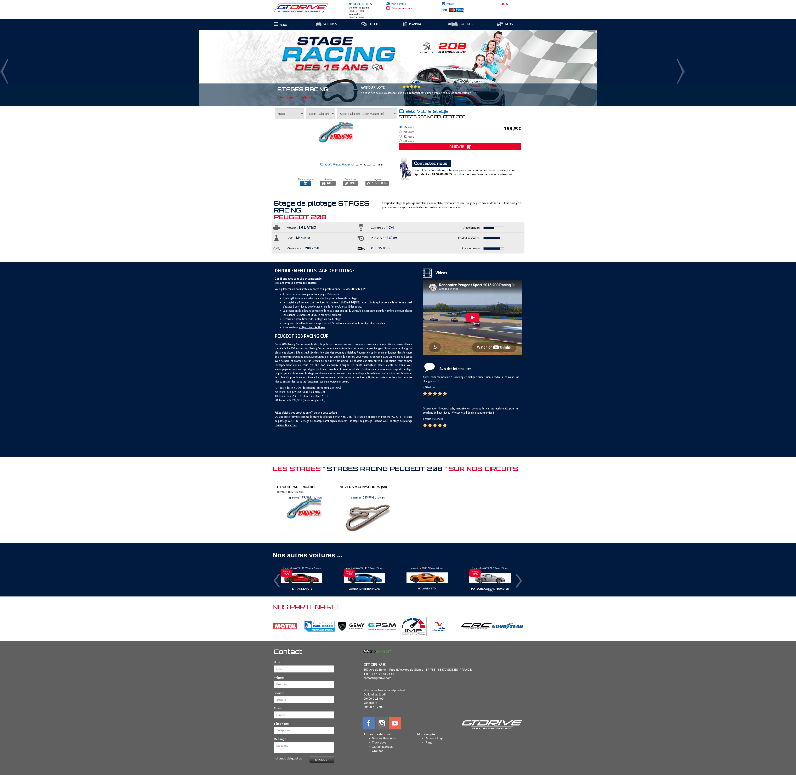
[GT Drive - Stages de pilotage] (304, 8)
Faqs (429, 742)
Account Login (435, 738)
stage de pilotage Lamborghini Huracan (325, 421)
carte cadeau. (330, 412)
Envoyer (322, 759)
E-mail (278, 708)
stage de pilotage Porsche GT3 (370, 421)
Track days (379, 742)
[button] (59, 66)
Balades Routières (384, 738)
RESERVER (458, 146)
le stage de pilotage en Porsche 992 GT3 (377, 417)
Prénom (279, 677)
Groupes (377, 750)
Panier (450, 3)
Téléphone (281, 723)
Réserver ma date (401, 8)
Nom (277, 662)
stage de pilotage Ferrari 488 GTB (332, 417)
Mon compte (398, 3)
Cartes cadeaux (382, 746)
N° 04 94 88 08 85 (360, 4)
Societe (279, 693)
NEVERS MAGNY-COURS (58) (363, 487)
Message (280, 739)
